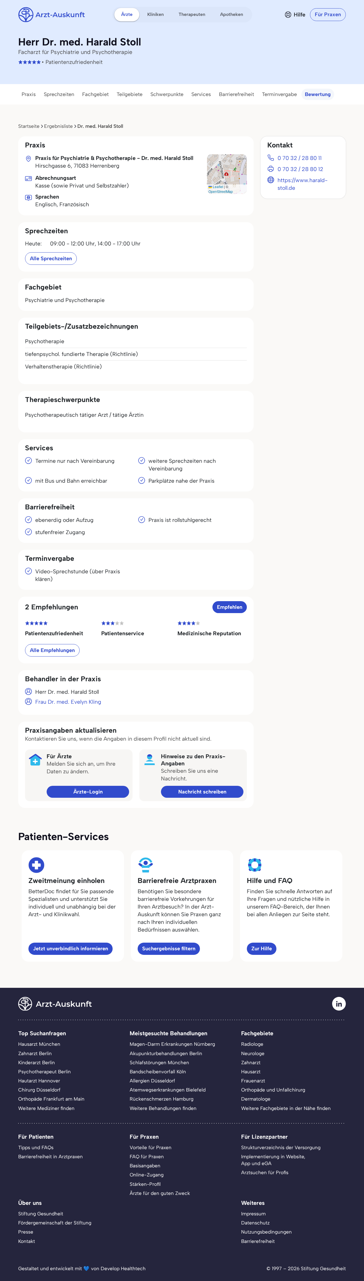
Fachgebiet (95, 94)
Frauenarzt (253, 1081)
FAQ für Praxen (147, 1156)
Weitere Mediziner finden (46, 1108)
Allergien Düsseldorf (152, 1081)
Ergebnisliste (58, 126)
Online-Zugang (147, 1175)
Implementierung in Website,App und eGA (273, 1160)
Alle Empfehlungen (52, 650)
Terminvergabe (279, 94)
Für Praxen (328, 14)
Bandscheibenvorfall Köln (158, 1071)
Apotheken (231, 14)
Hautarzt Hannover (39, 1081)
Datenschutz (255, 1223)
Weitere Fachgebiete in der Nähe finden (286, 1108)
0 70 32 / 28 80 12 (300, 169)
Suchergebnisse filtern (168, 948)
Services (201, 94)
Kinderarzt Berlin (36, 1062)
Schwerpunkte (166, 94)
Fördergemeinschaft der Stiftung (54, 1223)
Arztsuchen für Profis (264, 1172)
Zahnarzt (250, 1062)
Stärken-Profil (145, 1184)
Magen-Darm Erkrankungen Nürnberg (172, 1044)
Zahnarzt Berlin (35, 1053)
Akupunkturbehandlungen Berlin (166, 1053)
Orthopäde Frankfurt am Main (51, 1099)
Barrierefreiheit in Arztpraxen (50, 1156)
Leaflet (217, 186)
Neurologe (252, 1053)
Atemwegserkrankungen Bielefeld (168, 1090)
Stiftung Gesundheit (40, 1214)
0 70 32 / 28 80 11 (300, 158)
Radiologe (252, 1044)
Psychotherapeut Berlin (44, 1071)
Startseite (29, 126)
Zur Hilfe (261, 948)
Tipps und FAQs (35, 1147)
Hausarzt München (39, 1044)
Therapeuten (192, 14)
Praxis (29, 94)
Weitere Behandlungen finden (163, 1108)
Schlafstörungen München (159, 1062)
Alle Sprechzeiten (51, 258)
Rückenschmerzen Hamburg (161, 1099)
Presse (25, 1232)
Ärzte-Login (88, 792)
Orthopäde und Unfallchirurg (273, 1090)
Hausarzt (250, 1071)
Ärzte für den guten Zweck (160, 1193)
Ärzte (127, 14)
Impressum (253, 1214)
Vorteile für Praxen (150, 1147)
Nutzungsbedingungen (266, 1232)
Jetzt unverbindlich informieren (70, 948)
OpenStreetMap (220, 191)
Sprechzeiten (59, 94)
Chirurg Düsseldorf (39, 1090)
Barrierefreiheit (236, 94)
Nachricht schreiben (202, 792)
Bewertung (318, 94)
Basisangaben (145, 1165)
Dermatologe (255, 1099)
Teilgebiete (129, 94)
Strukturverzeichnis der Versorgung (280, 1147)
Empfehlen (229, 607)
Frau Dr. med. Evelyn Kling (68, 702)
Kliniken (155, 14)
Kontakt (26, 1241)
